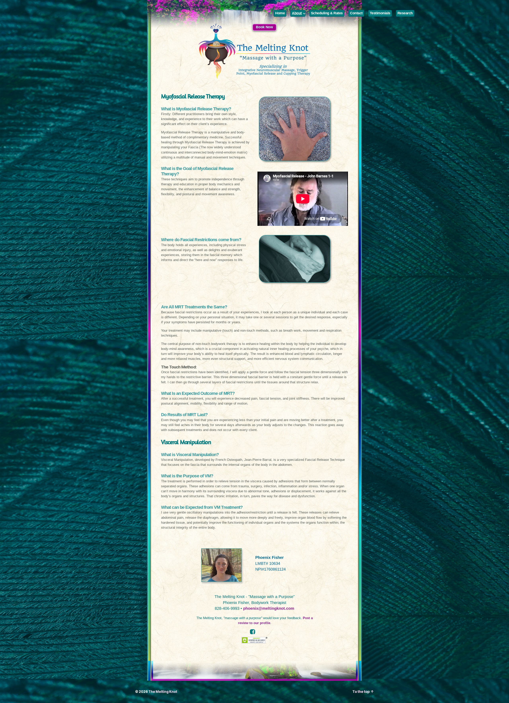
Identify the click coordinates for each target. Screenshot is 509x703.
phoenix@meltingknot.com (268, 608)
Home (280, 13)
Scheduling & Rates (327, 13)
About (297, 13)
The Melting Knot (162, 692)
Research (405, 13)
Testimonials (380, 13)
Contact (356, 13)
